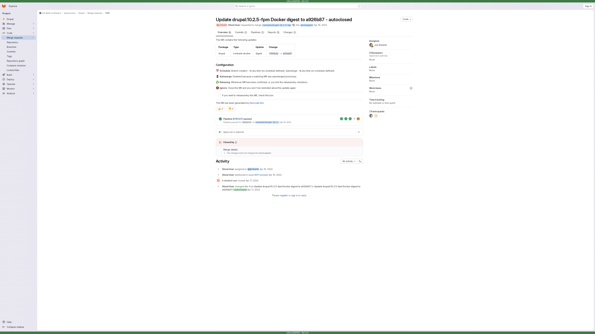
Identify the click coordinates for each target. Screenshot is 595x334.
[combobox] (349, 161)
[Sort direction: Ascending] (360, 161)
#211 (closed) (261, 174)
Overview (224, 32)
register (284, 195)
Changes (289, 32)
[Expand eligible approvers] (359, 132)
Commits (240, 32)
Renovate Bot (257, 103)
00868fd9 (246, 122)
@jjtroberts (253, 169)
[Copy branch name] (293, 25)
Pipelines (257, 32)
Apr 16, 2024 (320, 25)
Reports (273, 32)
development (307, 25)
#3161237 (238, 119)
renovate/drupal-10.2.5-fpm (277, 25)
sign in (294, 195)
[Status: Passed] (220, 119)
